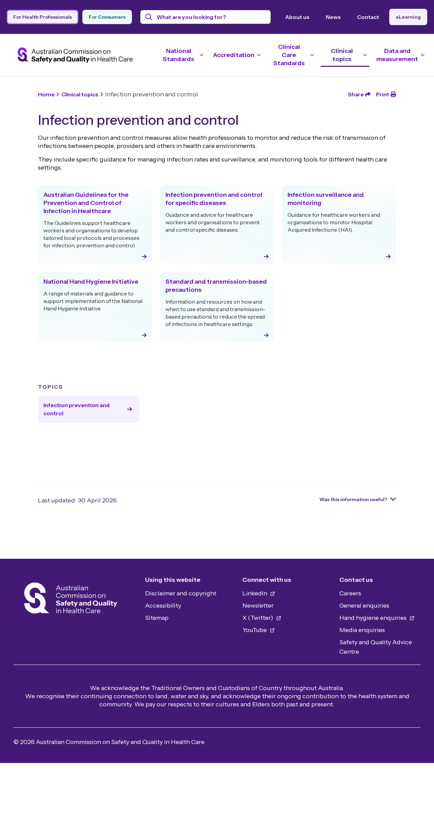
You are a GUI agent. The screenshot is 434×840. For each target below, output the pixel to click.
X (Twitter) (258, 618)
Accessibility (163, 605)
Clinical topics (79, 94)
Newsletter (258, 605)
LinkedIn (255, 593)
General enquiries (364, 605)
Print (382, 94)
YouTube (255, 630)
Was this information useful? (353, 499)
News (333, 17)
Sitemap (157, 618)
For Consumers (107, 17)
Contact (368, 17)
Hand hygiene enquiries (373, 618)
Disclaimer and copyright (180, 593)
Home (46, 94)
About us (297, 17)
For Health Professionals (42, 17)
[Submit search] (149, 17)
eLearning (408, 17)
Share (356, 94)
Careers (350, 593)
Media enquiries (362, 630)
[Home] (71, 600)
